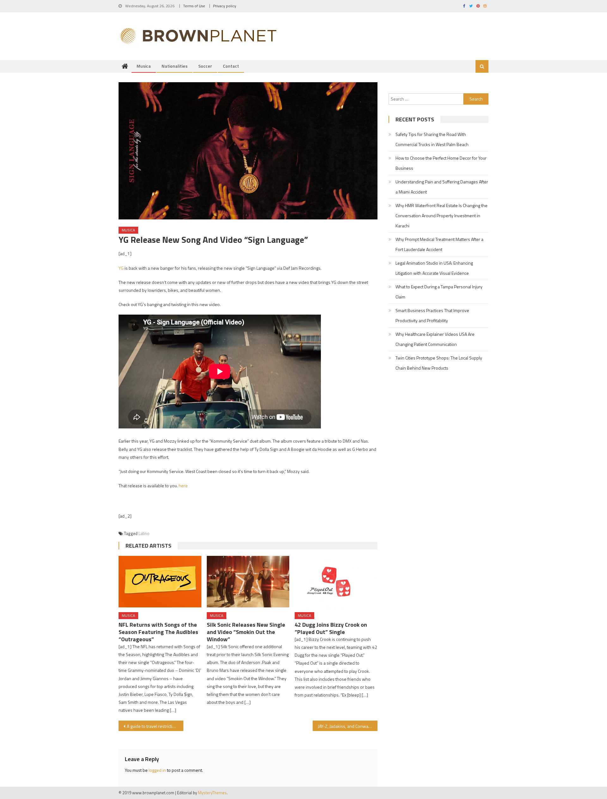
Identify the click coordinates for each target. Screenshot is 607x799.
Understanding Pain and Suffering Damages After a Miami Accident (441, 186)
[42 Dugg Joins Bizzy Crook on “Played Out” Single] (336, 582)
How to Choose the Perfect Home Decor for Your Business (441, 163)
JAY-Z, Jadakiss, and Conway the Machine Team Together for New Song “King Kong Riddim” (347, 726)
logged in (157, 770)
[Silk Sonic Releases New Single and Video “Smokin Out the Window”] (248, 582)
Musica (144, 66)
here (183, 485)
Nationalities (174, 66)
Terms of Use (194, 6)
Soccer (205, 66)
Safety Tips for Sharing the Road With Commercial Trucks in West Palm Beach (432, 139)
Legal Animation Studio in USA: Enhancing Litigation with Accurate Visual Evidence (434, 268)
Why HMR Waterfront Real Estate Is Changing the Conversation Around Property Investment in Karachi (441, 215)
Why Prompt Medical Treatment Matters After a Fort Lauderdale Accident (439, 244)
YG (121, 268)
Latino (144, 533)
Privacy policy (224, 6)
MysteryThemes (212, 793)
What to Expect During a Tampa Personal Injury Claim (438, 291)
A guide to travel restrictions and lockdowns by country (155, 726)
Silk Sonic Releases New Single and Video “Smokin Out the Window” (246, 631)
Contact (231, 66)
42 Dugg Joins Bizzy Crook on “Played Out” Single (331, 628)
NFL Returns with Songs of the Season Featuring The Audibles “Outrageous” (158, 631)
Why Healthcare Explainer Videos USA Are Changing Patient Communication (435, 339)
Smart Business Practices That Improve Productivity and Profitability (432, 315)
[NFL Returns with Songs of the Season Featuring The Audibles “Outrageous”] (160, 582)
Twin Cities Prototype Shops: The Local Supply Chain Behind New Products (438, 362)
